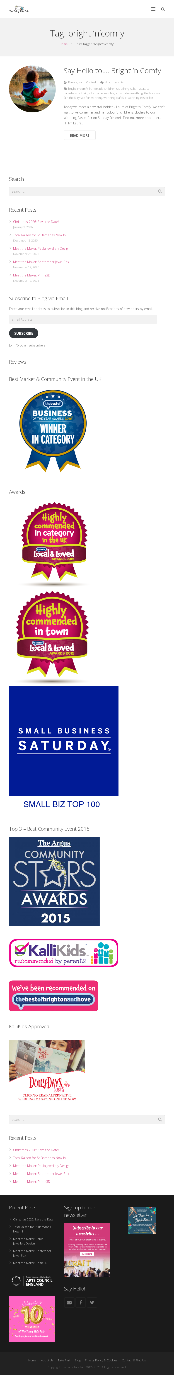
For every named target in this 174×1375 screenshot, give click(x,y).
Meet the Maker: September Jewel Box (41, 262)
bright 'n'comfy (78, 89)
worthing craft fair (115, 98)
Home (64, 44)
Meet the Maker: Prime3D (31, 275)
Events (72, 82)
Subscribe (23, 333)
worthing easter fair (140, 98)
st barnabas (137, 89)
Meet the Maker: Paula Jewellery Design (41, 248)
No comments (114, 82)
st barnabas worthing (129, 93)
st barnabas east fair (101, 93)
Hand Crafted (87, 82)
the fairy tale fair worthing (85, 98)
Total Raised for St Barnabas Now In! (39, 235)
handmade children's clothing (109, 89)
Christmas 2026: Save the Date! (36, 222)
